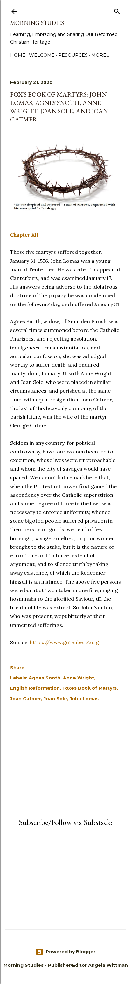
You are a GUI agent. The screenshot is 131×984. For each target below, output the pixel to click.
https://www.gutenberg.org (64, 642)
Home (17, 55)
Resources (73, 55)
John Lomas (84, 698)
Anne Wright (78, 678)
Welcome (42, 55)
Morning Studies (37, 22)
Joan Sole (55, 698)
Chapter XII (24, 234)
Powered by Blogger (70, 952)
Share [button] (17, 668)
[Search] (117, 10)
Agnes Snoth (44, 678)
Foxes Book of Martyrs (89, 688)
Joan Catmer (25, 698)
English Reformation (35, 688)
